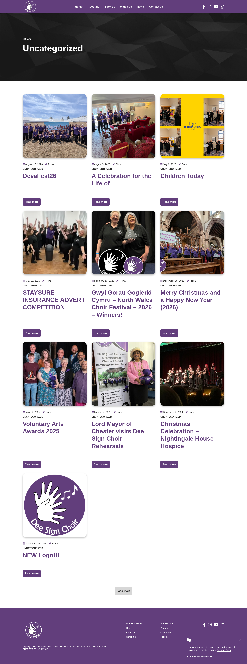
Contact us (156, 6)
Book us (109, 6)
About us (93, 6)
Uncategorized (33, 169)
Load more (123, 591)
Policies (164, 636)
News (140, 6)
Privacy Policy (224, 650)
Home (79, 6)
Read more (33, 201)
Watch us (126, 6)
